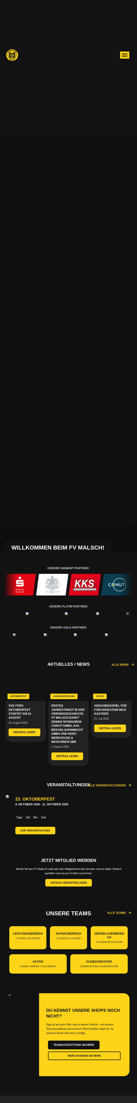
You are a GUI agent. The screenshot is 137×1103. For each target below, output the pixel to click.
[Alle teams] (129, 912)
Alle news (120, 664)
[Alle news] (132, 664)
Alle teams (116, 912)
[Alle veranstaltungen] (129, 785)
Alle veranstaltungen (106, 785)
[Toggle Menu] (125, 55)
